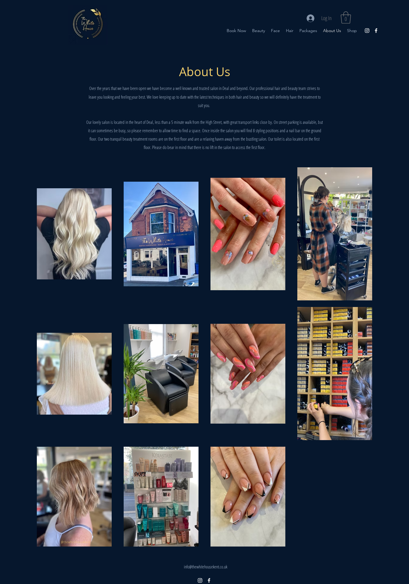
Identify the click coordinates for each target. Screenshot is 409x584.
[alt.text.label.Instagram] (367, 31)
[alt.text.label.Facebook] (376, 31)
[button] (346, 17)
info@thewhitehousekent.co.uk (205, 567)
